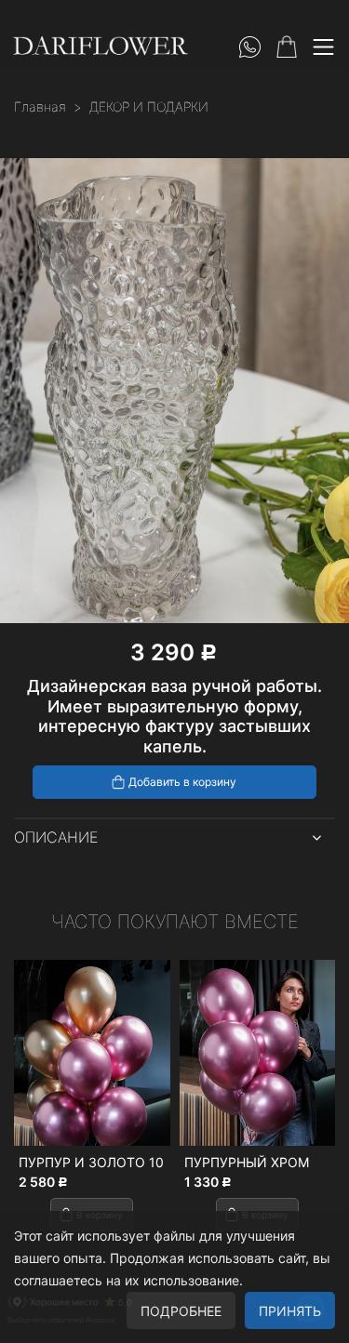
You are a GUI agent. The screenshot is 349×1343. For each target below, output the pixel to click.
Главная (40, 106)
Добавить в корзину (182, 782)
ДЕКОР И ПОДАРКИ (148, 106)
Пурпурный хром (178, 1162)
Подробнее (181, 1311)
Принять (290, 1311)
